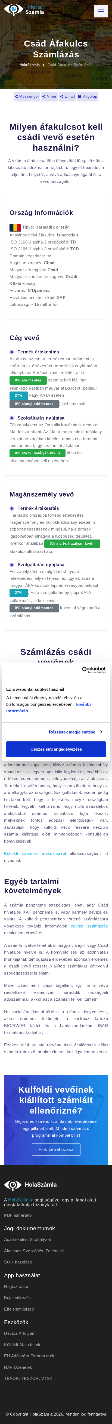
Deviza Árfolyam (20, 1333)
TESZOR (30, 1378)
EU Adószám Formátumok (29, 1356)
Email (69, 96)
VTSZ (46, 1378)
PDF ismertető (18, 1215)
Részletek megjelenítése (72, 732)
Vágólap (89, 96)
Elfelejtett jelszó (19, 1309)
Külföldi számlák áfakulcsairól (35, 853)
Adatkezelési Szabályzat (27, 1239)
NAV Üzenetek (18, 1367)
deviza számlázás (89, 926)
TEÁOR (11, 1378)
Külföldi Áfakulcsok (22, 1344)
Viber (51, 96)
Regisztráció (16, 1286)
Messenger (28, 96)
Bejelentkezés (17, 1297)
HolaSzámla (30, 65)
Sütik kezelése (18, 1262)
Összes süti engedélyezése (56, 749)
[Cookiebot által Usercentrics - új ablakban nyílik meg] (82, 670)
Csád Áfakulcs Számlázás (70, 65)
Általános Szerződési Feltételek (34, 1251)
